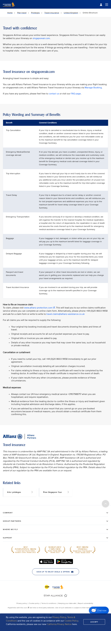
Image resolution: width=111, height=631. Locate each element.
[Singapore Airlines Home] (9, 8)
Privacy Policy (59, 617)
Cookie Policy (71, 620)
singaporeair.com (41, 38)
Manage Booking (93, 87)
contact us (54, 93)
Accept (94, 622)
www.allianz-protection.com (38, 307)
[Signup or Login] (104, 4)
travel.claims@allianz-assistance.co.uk (65, 314)
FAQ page (76, 93)
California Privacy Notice (59, 624)
